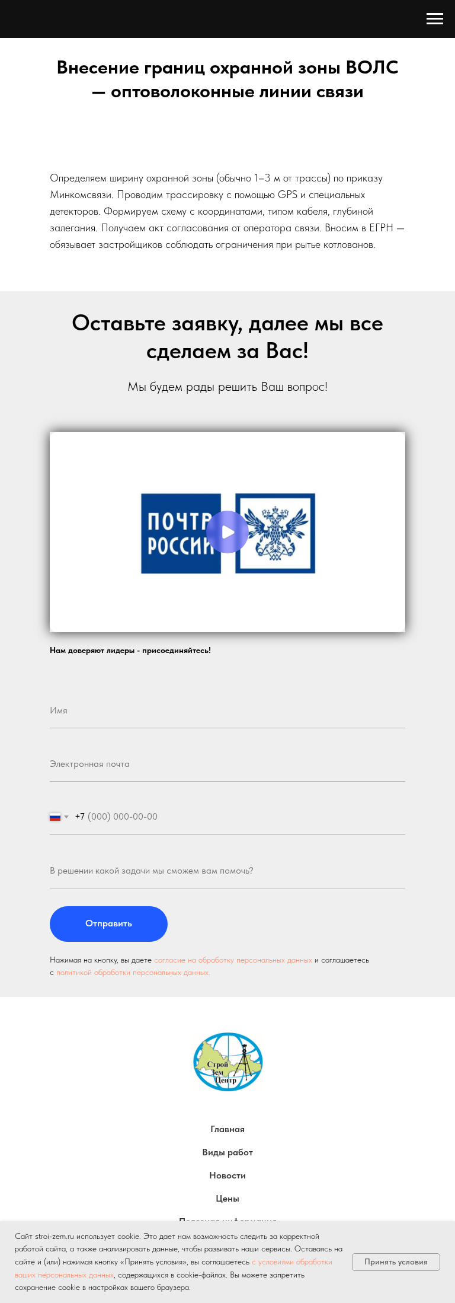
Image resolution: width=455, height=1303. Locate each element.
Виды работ (227, 1152)
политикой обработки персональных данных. (133, 972)
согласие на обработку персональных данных (233, 959)
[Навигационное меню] (435, 19)
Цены (227, 1198)
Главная (227, 1129)
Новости (227, 1175)
